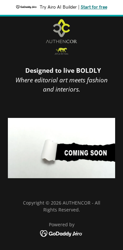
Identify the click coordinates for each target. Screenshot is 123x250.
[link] (61, 37)
